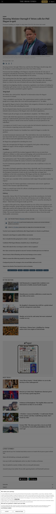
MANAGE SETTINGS (19, 511)
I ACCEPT (7, 511)
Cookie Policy (17, 499)
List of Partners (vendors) (6, 508)
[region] (28, 501)
